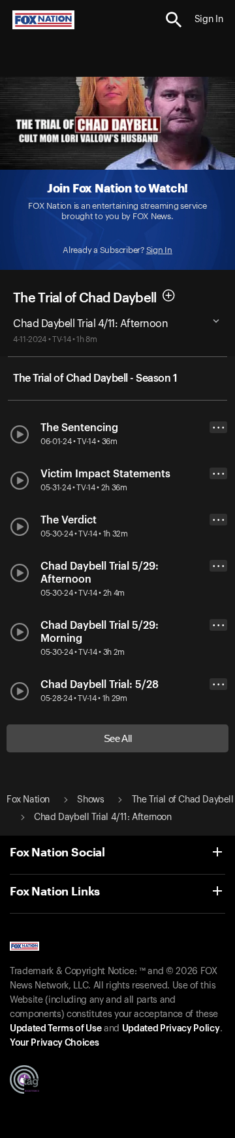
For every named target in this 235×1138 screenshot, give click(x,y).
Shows (90, 799)
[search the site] (174, 20)
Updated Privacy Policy (171, 1028)
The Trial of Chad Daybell (85, 298)
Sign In (159, 250)
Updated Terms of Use (55, 1028)
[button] (174, 20)
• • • (219, 427)
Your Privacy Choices (54, 1043)
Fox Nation (28, 799)
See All (118, 738)
